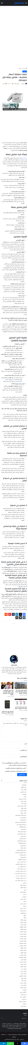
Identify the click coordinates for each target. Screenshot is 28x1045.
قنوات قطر (23, 978)
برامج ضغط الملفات (21, 840)
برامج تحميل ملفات (21, 831)
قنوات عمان (23, 973)
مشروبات (24, 999)
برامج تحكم (23, 829)
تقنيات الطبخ (23, 887)
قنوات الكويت (23, 952)
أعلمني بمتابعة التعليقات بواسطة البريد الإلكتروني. (15, 768)
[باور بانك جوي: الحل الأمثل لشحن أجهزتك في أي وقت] (7, 704)
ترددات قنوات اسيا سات (20, 871)
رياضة (24, 901)
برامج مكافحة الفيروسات (20, 852)
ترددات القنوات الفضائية (21, 864)
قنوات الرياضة (23, 941)
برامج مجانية (23, 847)
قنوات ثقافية (23, 966)
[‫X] (20, 614)
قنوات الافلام (23, 929)
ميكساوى (23, 83)
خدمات (24, 894)
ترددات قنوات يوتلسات (21, 878)
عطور (25, 915)
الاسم (25, 743)
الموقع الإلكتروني (23, 756)
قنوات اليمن (23, 959)
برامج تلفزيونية (22, 838)
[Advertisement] (14, 21)
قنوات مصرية (23, 982)
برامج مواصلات (22, 854)
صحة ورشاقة (23, 910)
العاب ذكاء (24, 803)
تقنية (25, 889)
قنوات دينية (23, 969)
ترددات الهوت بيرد (22, 866)
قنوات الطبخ (23, 948)
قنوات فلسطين (22, 976)
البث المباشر (23, 792)
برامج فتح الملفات (22, 843)
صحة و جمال (23, 908)
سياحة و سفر (23, 903)
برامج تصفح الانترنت (21, 833)
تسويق (20, 68)
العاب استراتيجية (22, 799)
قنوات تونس (23, 964)
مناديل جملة (24, 158)
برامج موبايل (23, 857)
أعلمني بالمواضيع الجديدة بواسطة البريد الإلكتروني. (15, 771)
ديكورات (24, 896)
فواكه (25, 917)
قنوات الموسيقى (22, 957)
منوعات (24, 1003)
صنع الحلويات (23, 913)
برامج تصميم (23, 836)
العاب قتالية (23, 808)
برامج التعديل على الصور (20, 822)
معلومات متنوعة (22, 1001)
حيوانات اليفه (23, 892)
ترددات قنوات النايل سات (20, 873)
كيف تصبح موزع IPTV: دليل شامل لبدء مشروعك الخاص (21, 708)
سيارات (24, 906)
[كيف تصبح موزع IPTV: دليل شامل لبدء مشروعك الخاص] (21, 702)
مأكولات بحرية (23, 992)
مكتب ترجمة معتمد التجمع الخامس (12, 1039)
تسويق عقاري (23, 885)
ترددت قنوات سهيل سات (20, 880)
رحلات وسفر (23, 899)
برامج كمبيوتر (23, 845)
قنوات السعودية (22, 943)
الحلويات (24, 794)
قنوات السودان (23, 945)
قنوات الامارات (22, 931)
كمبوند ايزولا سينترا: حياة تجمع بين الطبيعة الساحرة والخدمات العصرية (21, 691)
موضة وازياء (23, 1006)
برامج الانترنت (23, 817)
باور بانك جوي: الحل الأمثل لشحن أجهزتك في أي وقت (7, 712)
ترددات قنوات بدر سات (21, 875)
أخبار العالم (23, 787)
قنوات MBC (23, 920)
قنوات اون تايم (23, 962)
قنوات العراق (23, 950)
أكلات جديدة (23, 789)
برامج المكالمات (22, 826)
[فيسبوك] (24, 614)
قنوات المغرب (23, 955)
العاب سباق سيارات (21, 806)
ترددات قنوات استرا (21, 868)
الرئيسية (24, 68)
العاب (25, 796)
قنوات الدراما (23, 938)
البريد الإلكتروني (23, 750)
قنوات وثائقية (23, 987)
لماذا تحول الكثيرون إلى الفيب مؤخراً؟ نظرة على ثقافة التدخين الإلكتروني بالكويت (8, 692)
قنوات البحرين (23, 934)
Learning (24, 785)
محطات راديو (23, 996)
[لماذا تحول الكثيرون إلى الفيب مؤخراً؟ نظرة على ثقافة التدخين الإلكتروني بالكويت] (7, 685)
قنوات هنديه (23, 985)
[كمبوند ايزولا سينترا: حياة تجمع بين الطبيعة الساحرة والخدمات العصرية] (21, 685)
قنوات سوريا (23, 971)
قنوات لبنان (23, 980)
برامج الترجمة (23, 820)
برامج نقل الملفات (22, 859)
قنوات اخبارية (23, 922)
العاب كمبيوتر (23, 810)
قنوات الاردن (23, 924)
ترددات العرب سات (21, 861)
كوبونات (24, 989)
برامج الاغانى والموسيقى (20, 815)
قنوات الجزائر (23, 936)
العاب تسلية (23, 801)
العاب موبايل (23, 813)
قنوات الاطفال (23, 927)
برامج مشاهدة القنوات (21, 850)
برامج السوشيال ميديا (21, 824)
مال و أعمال (23, 994)
